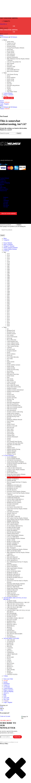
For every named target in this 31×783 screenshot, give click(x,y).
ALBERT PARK (11, 601)
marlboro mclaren (11, 388)
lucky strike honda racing (14, 386)
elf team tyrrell (11, 349)
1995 (8, 286)
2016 (8, 319)
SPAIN (9, 671)
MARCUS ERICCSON (13, 541)
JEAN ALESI (11, 515)
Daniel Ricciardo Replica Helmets (16, 474)
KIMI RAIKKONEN (13, 533)
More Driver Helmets (13, 71)
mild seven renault (12, 408)
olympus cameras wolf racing (15, 411)
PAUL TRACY (11, 569)
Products (5, 197)
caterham (9, 347)
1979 (8, 263)
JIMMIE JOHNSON (12, 521)
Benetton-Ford (11, 332)
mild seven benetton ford (13, 405)
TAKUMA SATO (12, 591)
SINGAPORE (11, 669)
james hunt (10, 49)
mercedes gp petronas (13, 404)
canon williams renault (13, 344)
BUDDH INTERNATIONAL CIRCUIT (18, 602)
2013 (8, 315)
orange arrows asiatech (13, 413)
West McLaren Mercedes (13, 444)
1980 (8, 265)
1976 (8, 258)
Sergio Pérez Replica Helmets (15, 588)
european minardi (11, 351)
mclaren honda (11, 396)
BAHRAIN (10, 643)
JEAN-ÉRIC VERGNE (13, 516)
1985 (8, 271)
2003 (8, 299)
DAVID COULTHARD (13, 477)
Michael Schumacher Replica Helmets (17, 549)
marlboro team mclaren (13, 391)
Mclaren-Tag (10, 399)
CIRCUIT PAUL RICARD (14, 607)
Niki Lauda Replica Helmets (14, 568)
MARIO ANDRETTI (13, 543)
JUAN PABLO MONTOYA (15, 526)
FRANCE (9, 651)
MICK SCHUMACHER (14, 551)
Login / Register (7, 702)
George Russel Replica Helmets (15, 48)
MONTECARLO (12, 624)
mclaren (9, 82)
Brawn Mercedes (11, 340)
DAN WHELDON (12, 472)
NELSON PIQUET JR (13, 558)
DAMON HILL (11, 471)
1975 (8, 257)
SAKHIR (9, 629)
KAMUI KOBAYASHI (13, 527)
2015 (8, 318)
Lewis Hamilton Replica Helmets (16, 538)
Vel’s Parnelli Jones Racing (14, 441)
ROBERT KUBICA (12, 573)
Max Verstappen (11, 547)
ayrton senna (10, 41)
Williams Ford (11, 447)
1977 (8, 260)
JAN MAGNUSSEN (13, 512)
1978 (8, 261)
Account (5, 202)
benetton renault (11, 333)
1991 (8, 280)
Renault (9, 418)
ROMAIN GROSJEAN (13, 574)
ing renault (10, 371)
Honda (9, 363)
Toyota (9, 88)
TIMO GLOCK (11, 593)
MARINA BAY (11, 621)
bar (8, 329)
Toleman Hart (10, 435)
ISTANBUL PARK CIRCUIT (15, 618)
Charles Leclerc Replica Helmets (16, 469)
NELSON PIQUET (12, 557)
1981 (8, 266)
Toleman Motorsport (12, 436)
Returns (2, 184)
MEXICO (9, 665)
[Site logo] (4, 37)
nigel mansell (10, 63)
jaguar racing (10, 80)
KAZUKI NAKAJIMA (13, 529)
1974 (8, 255)
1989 (8, 277)
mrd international (11, 410)
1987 (8, 274)
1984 (8, 269)
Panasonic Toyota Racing (14, 415)
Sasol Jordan (10, 421)
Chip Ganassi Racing (12, 346)
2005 (8, 302)
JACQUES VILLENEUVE (14, 507)
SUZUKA (10, 635)
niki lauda (9, 65)
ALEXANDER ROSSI (13, 458)
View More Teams (12, 91)
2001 (8, 296)
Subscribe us (3, 24)
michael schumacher (12, 57)
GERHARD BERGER (13, 497)
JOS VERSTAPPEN (12, 524)
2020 (8, 325)
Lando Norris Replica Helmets (15, 535)
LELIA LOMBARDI (13, 537)
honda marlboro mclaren (13, 365)
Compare (5, 701)
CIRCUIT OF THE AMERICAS (16, 605)
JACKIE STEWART (12, 504)
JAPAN (9, 660)
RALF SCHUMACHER (14, 571)
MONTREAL (11, 626)
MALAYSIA (10, 663)
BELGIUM (10, 644)
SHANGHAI (10, 630)
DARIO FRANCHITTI (13, 476)
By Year (5, 203)
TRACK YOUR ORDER (8, 213)
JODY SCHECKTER (13, 522)
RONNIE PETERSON (13, 576)
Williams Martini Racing (13, 449)
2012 (8, 313)
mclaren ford (10, 394)
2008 (8, 307)
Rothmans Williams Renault (14, 419)
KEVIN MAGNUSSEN (13, 532)
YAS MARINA (11, 637)
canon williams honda (13, 343)
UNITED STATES (12, 674)
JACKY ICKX (11, 505)
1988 (8, 275)
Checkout (6, 200)
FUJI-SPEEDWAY (12, 608)
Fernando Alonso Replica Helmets (16, 491)
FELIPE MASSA (12, 490)
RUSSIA (9, 668)
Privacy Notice (4, 189)
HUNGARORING (12, 615)
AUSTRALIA (11, 641)
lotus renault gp (11, 383)
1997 (8, 290)
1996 (8, 288)
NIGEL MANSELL (12, 566)
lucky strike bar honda (13, 385)
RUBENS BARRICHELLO (15, 577)
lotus (8, 377)
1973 (8, 254)
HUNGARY (10, 657)
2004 (8, 300)
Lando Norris (10, 52)
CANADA (10, 648)
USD (14, 26)
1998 (8, 291)
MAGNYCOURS (12, 619)
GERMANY (10, 652)
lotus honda (10, 379)
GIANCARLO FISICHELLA (15, 499)
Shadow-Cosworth (12, 426)
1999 (8, 293)
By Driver (6, 205)
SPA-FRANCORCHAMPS (14, 633)
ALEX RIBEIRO (12, 457)
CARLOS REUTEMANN (14, 468)
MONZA (9, 627)
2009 (8, 308)
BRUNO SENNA (12, 466)
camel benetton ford (12, 341)
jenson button (10, 51)
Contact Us (3, 181)
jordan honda (10, 376)
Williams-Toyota (11, 454)
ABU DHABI (11, 640)
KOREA (9, 662)
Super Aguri (10, 429)
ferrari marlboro (11, 77)
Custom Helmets (4, 178)
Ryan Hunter (10, 579)
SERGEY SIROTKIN (13, 587)
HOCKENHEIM (11, 613)
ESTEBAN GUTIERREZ (14, 487)
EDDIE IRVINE (11, 480)
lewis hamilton (11, 55)
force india (10, 358)
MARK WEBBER (12, 544)
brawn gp (9, 338)
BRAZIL (9, 646)
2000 (8, 294)
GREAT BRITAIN (12, 654)
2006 (8, 304)
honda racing (10, 79)
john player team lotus (13, 374)
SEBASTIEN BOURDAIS (14, 585)
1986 (8, 272)
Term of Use (3, 190)
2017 (8, 321)
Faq (1, 186)
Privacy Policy (4, 743)
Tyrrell (9, 440)
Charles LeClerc (11, 43)
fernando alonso (11, 46)
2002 (8, 297)
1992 (8, 282)
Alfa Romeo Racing (12, 74)
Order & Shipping (5, 183)
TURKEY (10, 673)
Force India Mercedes (13, 357)
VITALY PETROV (12, 596)
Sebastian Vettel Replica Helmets (16, 583)
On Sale (5, 206)
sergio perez (10, 68)
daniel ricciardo (11, 44)
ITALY (9, 658)
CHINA (9, 649)
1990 (8, 279)
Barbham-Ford (11, 330)
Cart (4, 199)
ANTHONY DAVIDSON (14, 460)
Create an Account (5, 716)
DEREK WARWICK (13, 479)
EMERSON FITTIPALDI (14, 485)
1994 (8, 285)
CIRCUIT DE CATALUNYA (15, 604)
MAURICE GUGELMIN (14, 546)
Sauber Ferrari (11, 424)
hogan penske (10, 361)
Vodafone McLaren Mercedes (15, 443)
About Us (2, 179)
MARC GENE (11, 540)
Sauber (9, 422)
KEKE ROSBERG (12, 530)
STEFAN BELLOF (12, 590)
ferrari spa (9, 355)
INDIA (9, 655)
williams (9, 90)
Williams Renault (11, 451)
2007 (8, 305)
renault (9, 87)
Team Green (10, 430)
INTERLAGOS (11, 616)
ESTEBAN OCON (12, 488)
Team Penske (10, 433)
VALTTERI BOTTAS (13, 69)
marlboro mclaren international (15, 390)
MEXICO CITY (11, 623)
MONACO (10, 666)
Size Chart (3, 187)
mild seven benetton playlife (14, 407)
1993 (8, 283)
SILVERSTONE (11, 632)
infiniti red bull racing (13, 369)
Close (1, 707)
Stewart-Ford (10, 427)
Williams (9, 446)
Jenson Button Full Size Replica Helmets (18, 519)
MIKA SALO (11, 555)
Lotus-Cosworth (11, 382)
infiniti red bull (11, 368)
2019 (8, 324)
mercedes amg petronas (13, 85)
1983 (8, 268)
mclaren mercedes (12, 397)
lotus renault (10, 380)
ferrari (8, 76)
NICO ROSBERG (12, 565)
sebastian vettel (11, 66)
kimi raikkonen (11, 54)
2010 (8, 310)
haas (8, 360)
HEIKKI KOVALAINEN (14, 502)
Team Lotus (10, 432)
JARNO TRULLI (12, 513)
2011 (8, 311)
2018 (8, 322)
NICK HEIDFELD (12, 560)
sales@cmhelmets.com (6, 160)
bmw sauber (10, 335)
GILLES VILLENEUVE (14, 62)
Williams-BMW (11, 452)
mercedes (9, 84)
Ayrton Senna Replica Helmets (15, 462)
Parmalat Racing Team (13, 416)
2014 (8, 316)
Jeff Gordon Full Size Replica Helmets (17, 518)
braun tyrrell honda (12, 336)
